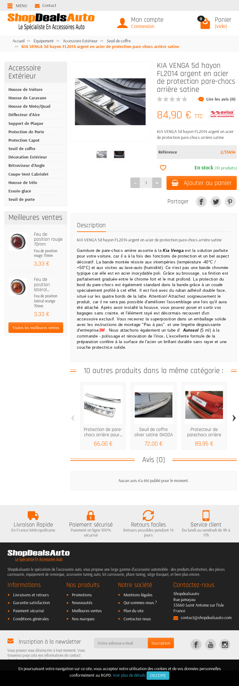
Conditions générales (31, 619)
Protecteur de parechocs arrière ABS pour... (204, 434)
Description (91, 225)
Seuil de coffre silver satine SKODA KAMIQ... (153, 434)
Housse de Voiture (25, 89)
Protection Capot (24, 140)
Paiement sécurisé (28, 610)
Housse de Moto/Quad (29, 106)
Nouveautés (82, 602)
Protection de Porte (26, 132)
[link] (201, 201)
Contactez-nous (137, 619)
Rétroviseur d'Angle (26, 165)
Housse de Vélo (22, 182)
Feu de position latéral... (42, 284)
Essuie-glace (19, 191)
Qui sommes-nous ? (140, 602)
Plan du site (133, 610)
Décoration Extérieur (27, 157)
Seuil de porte (21, 199)
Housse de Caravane (27, 98)
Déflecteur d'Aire (24, 114)
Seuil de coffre (21, 148)
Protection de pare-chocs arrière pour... (103, 432)
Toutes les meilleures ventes (35, 327)
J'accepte (158, 675)
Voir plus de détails (129, 675)
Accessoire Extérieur (24, 72)
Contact (49, 5)
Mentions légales (138, 595)
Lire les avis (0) (221, 99)
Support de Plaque (25, 123)
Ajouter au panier (208, 182)
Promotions (82, 595)
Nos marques (83, 619)
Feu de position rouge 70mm (48, 239)
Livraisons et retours (31, 595)
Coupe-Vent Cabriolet (28, 174)
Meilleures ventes (87, 610)
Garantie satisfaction (31, 602)
